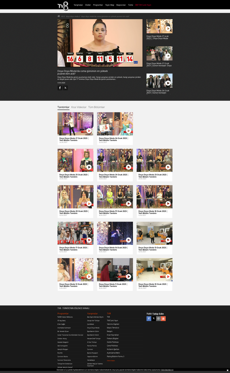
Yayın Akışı (109, 5)
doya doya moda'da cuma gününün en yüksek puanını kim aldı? (105, 16)
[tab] (63, 108)
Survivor (90, 349)
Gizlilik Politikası (113, 342)
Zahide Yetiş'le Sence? (65, 367)
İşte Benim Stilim (93, 331)
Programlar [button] (98, 5)
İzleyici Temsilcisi (113, 328)
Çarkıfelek (90, 324)
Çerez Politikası (112, 346)
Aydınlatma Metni (113, 353)
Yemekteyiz (91, 360)
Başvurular (121, 5)
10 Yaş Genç (62, 320)
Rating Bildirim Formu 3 (115, 356)
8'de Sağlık (61, 324)
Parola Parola (92, 346)
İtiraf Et (60, 353)
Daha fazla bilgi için (167, 370)
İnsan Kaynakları (113, 335)
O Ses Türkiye (92, 342)
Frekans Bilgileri (112, 338)
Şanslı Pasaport (92, 353)
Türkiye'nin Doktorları (65, 364)
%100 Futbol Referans (65, 317)
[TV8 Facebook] (149, 318)
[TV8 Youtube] (163, 318)
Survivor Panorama (64, 360)
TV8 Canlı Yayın (144, 5)
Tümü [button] (130, 5)
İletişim (109, 331)
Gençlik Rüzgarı (63, 349)
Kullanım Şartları (113, 349)
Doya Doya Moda (93, 328)
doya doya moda (72, 16)
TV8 (108, 317)
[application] (100, 43)
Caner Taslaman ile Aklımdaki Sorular (70, 335)
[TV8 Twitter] (153, 318)
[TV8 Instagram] (158, 318)
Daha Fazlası (111, 361)
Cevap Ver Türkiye (93, 320)
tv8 (62, 16)
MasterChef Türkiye (93, 338)
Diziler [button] (88, 5)
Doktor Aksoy (62, 338)
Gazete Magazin (63, 342)
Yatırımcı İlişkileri (113, 324)
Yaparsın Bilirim (92, 356)
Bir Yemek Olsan (63, 331)
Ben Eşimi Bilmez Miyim (95, 317)
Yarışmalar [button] (78, 5)
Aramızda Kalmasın (64, 328)
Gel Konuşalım (63, 346)
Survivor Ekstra (63, 356)
